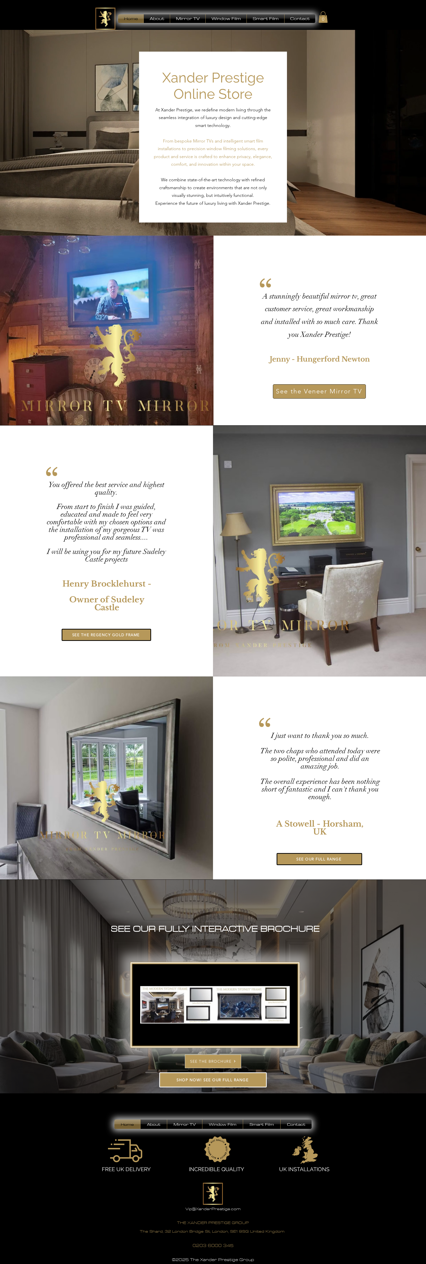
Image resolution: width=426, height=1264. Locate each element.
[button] (157, 18)
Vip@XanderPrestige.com (213, 1209)
